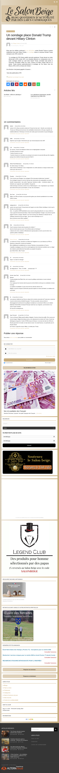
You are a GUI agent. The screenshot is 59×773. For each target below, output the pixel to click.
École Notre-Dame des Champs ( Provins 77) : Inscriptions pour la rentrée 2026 (27, 649)
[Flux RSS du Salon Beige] (31, 719)
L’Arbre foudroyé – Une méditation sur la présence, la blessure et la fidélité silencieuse (18, 756)
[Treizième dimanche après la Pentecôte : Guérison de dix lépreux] (5, 744)
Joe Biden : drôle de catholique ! (12, 94)
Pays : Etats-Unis (10, 31)
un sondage (30, 52)
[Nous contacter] (28, 719)
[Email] (34, 84)
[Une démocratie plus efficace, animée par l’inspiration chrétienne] (5, 751)
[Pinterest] (17, 84)
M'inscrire (53, 362)
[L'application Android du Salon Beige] (32, 719)
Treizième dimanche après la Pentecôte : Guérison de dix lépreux (19, 739)
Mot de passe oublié (50, 356)
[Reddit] (25, 84)
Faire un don (7, 688)
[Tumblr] (29, 84)
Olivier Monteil (13, 239)
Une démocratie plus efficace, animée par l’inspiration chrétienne (18, 747)
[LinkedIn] (21, 84)
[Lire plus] (39, 413)
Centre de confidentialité (11, 700)
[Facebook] (12, 84)
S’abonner (7, 690)
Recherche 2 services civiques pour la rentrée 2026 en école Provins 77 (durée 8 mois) (29, 655)
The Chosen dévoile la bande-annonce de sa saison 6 (17, 732)
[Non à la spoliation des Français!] (29, 408)
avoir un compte (14, 337)
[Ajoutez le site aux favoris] (29, 719)
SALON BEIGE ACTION (29, 367)
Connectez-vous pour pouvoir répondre (19, 133)
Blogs (5, 685)
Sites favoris (7, 697)
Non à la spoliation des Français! (15, 411)
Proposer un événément (29, 676)
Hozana (42, 517)
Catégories (7, 692)
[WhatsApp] (38, 84)
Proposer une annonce (29, 669)
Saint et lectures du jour (11, 695)
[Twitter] (8, 84)
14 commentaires (15, 45)
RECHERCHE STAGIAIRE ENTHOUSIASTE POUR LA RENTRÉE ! (22, 660)
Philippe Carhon (16, 43)
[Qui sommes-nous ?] (26, 719)
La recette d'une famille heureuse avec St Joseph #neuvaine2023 (27, 517)
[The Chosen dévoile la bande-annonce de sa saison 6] (5, 736)
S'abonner (34, 741)
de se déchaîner (29, 50)
